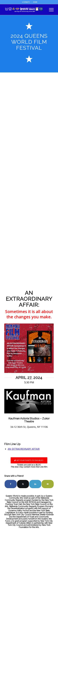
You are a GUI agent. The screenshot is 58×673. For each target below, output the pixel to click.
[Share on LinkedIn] (35, 484)
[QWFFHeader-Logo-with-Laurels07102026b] (24, 9)
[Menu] (50, 9)
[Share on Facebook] (11, 484)
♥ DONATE (26, 2)
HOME (35, 2)
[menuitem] (26, 2)
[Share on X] (23, 484)
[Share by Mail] (48, 484)
